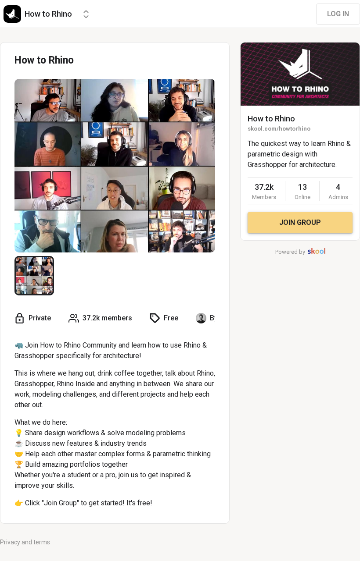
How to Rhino (271, 118)
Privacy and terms (25, 542)
